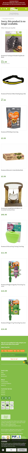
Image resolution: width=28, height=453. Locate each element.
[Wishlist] (7, 9)
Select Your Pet (5, 347)
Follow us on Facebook (2, 398)
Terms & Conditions (6, 383)
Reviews (3, 374)
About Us (3, 385)
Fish (18, 350)
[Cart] (26, 8)
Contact (3, 392)
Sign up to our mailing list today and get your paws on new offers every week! (13, 343)
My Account (4, 376)
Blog (2, 372)
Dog (5, 350)
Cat (2, 350)
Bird (15, 350)
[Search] (4, 9)
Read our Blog (5, 398)
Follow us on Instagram (9, 398)
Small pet (10, 350)
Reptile (22, 350)
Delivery (3, 391)
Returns (3, 394)
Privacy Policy (4, 381)
